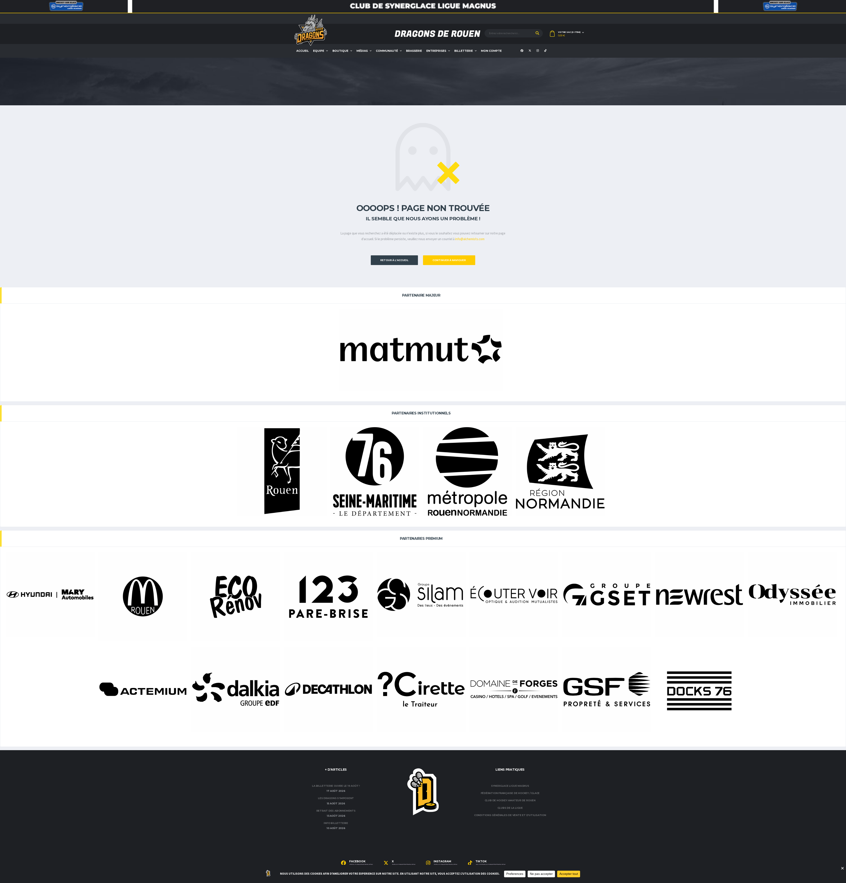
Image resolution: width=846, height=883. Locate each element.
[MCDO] (142, 596)
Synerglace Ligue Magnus (510, 785)
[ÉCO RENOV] (235, 596)
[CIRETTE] (421, 689)
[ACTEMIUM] (142, 689)
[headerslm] (423, 6)
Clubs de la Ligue (510, 807)
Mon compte (491, 50)
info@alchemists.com (469, 239)
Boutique (340, 50)
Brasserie (414, 50)
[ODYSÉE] (792, 594)
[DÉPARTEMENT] (374, 471)
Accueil (302, 50)
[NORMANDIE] (560, 471)
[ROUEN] (282, 471)
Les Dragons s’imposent (336, 798)
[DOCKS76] (699, 691)
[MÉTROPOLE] (467, 471)
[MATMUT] (421, 350)
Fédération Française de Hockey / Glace (510, 793)
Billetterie (463, 50)
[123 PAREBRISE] (328, 596)
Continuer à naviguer (449, 260)
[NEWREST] (699, 594)
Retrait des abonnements (336, 810)
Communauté (387, 50)
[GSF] (606, 689)
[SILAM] (421, 594)
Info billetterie (336, 823)
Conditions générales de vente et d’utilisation (510, 815)
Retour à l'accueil (394, 260)
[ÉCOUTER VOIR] (513, 594)
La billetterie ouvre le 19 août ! (336, 785)
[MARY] (50, 594)
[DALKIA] (235, 689)
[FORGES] (513, 689)
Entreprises (436, 50)
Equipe (318, 50)
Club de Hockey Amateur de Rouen (510, 800)
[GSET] (606, 594)
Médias (362, 50)
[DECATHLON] (328, 689)
